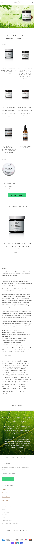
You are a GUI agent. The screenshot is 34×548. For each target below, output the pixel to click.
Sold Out (17, 263)
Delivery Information (7, 520)
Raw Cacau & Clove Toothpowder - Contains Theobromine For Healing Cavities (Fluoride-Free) (8, 149)
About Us (4, 489)
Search (3, 509)
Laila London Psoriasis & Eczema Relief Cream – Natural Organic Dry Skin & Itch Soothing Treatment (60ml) (25, 110)
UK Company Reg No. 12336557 (10, 523)
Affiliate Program (6, 497)
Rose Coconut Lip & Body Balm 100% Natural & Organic (8, 185)
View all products (17, 195)
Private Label (5, 500)
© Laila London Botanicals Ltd (17, 530)
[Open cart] (32, 2)
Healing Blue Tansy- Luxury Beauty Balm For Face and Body (8, 70)
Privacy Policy (5, 512)
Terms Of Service (6, 515)
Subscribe (7, 479)
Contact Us (4, 493)
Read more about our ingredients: (17, 451)
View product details (17, 405)
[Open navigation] (2, 2)
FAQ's (3, 517)
